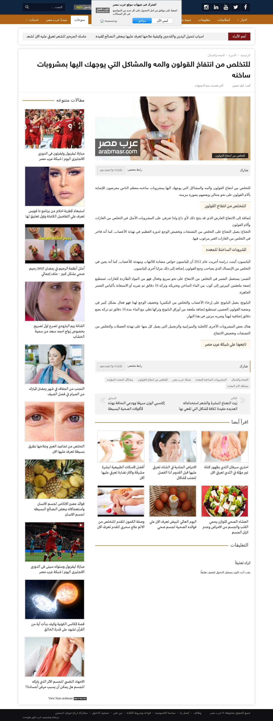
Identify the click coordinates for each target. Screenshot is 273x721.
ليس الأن (162, 20)
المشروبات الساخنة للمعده (211, 379)
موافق (142, 20)
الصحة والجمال (216, 55)
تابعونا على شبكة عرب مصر (225, 344)
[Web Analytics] (80, 698)
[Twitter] (235, 7)
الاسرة (233, 55)
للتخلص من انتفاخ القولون (153, 379)
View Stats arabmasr (60, 698)
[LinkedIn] (216, 7)
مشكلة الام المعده (238, 386)
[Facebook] (245, 7)
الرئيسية (245, 55)
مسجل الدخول (224, 572)
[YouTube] (226, 7)
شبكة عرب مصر (181, 379)
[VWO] (100, 21)
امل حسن (238, 85)
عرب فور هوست (32, 717)
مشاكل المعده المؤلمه (120, 379)
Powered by (110, 21)
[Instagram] (206, 7)
